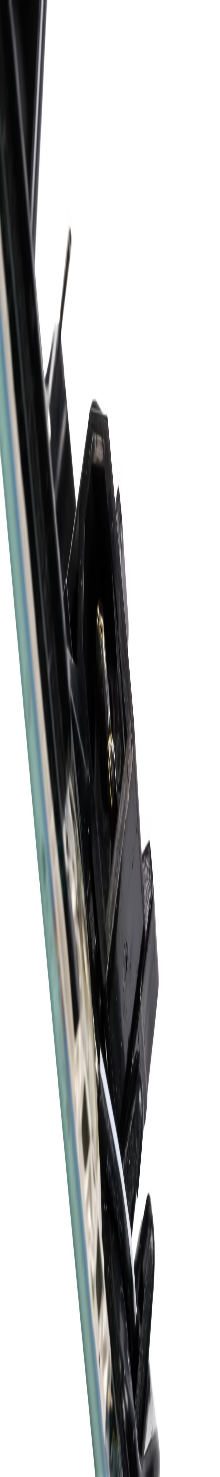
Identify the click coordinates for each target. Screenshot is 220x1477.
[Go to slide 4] (8, 698)
